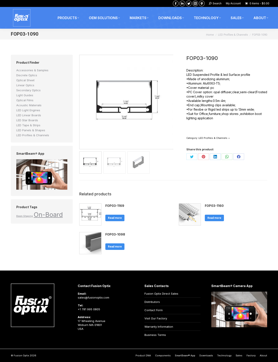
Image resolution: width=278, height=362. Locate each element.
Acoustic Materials (28, 105)
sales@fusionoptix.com (93, 297)
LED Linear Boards (28, 115)
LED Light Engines (28, 110)
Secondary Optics (28, 90)
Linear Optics (25, 85)
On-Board (48, 214)
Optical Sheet (25, 80)
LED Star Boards (27, 120)
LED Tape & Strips (28, 125)
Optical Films (24, 100)
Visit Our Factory (155, 318)
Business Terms (155, 335)
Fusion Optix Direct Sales (161, 293)
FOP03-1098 (115, 234)
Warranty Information (158, 326)
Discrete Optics (26, 75)
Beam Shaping (24, 216)
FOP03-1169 (114, 206)
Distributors (152, 302)
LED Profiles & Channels (213, 137)
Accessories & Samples (32, 70)
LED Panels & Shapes (30, 130)
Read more (115, 217)
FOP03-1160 (214, 206)
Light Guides (24, 95)
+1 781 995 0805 (89, 309)
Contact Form (153, 310)
